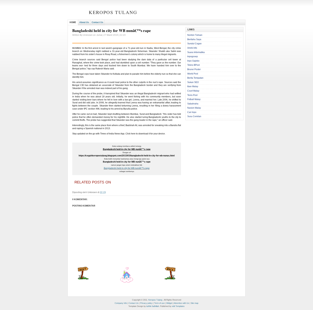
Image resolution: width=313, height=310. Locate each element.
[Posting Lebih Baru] (83, 278)
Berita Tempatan (195, 78)
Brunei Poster (194, 69)
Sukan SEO (193, 82)
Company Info (121, 303)
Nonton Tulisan (194, 35)
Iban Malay (192, 86)
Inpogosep (192, 56)
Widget (169, 303)
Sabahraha (192, 103)
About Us (84, 22)
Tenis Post (192, 95)
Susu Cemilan (194, 116)
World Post (192, 73)
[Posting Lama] (170, 278)
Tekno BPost (193, 65)
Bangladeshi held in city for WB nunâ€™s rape (127, 168)
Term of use (159, 303)
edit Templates (178, 306)
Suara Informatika (196, 52)
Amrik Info (192, 48)
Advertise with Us (181, 303)
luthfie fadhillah (152, 306)
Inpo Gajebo (193, 61)
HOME (73, 22)
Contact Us (97, 22)
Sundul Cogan (194, 43)
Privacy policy (146, 303)
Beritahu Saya (194, 39)
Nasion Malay (194, 108)
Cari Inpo (191, 112)
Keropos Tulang (113, 12)
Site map (194, 303)
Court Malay (193, 91)
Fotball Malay (194, 99)
